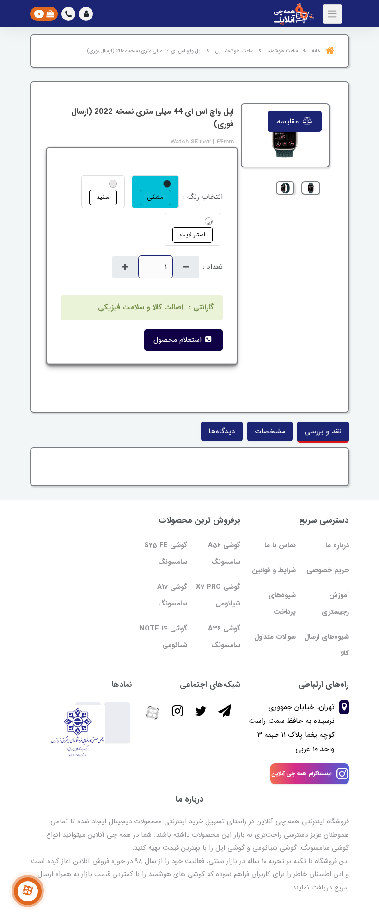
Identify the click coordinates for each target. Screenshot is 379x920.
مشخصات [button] (270, 431)
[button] (86, 14)
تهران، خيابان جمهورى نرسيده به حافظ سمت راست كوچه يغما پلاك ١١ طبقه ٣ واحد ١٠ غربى (292, 728)
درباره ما (337, 545)
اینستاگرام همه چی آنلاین (301, 773)
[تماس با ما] (28, 891)
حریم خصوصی (327, 570)
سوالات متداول (275, 636)
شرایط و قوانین (274, 570)
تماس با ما (280, 545)
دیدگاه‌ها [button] (221, 431)
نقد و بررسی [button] (323, 431)
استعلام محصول (178, 340)
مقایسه (289, 121)
